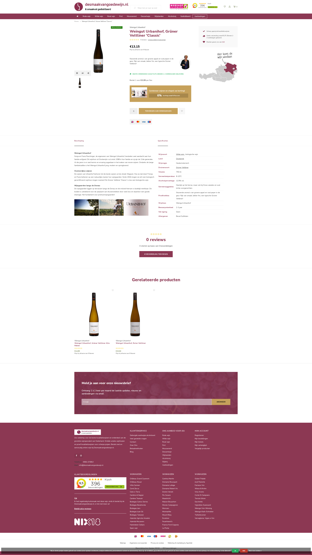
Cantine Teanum (136, 498)
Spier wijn (134, 528)
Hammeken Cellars (137, 525)
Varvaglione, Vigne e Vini (204, 518)
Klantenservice (138, 431)
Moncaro (165, 508)
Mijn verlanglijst (201, 445)
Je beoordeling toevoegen (156, 254)
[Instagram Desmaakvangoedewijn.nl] (81, 456)
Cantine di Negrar (137, 495)
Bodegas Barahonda (138, 505)
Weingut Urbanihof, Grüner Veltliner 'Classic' (97, 21)
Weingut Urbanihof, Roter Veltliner (131, 343)
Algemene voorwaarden (138, 543)
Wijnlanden (159, 16)
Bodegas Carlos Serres (139, 502)
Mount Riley (166, 515)
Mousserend (131, 16)
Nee (244, 550)
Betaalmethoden (136, 448)
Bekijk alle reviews (82, 508)
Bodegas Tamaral (137, 515)
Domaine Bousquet (169, 482)
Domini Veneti (167, 492)
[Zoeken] (136, 8)
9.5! (223, 42)
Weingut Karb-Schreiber (204, 511)
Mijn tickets (199, 442)
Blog (131, 452)
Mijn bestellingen (201, 438)
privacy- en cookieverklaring (211, 550)
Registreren (199, 435)
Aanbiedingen (200, 16)
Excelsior (165, 518)
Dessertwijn (145, 16)
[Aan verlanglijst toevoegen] (182, 111)
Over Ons (133, 445)
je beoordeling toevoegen (157, 40)
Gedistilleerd (185, 16)
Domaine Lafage (168, 485)
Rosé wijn (111, 16)
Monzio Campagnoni (170, 505)
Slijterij (165, 462)
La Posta (165, 528)
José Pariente (200, 482)
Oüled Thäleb (200, 478)
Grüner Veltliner (182, 167)
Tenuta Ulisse (200, 498)
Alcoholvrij (172, 16)
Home (76, 21)
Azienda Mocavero (137, 521)
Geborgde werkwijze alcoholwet (142, 435)
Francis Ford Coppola (170, 525)
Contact (133, 442)
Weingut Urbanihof (137, 27)
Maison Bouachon (169, 502)
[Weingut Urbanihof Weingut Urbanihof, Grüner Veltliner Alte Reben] (94, 314)
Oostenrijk (180, 159)
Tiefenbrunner (200, 515)
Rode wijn (86, 16)
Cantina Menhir (168, 478)
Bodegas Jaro (135, 508)
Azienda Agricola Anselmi (140, 518)
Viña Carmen (135, 485)
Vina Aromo (199, 492)
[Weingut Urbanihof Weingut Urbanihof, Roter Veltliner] (135, 314)
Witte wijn (99, 16)
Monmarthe (166, 511)
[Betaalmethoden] (132, 121)
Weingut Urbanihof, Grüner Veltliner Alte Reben (92, 344)
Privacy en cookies (157, 543)
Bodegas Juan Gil (136, 511)
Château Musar (136, 482)
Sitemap (123, 543)
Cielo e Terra (135, 492)
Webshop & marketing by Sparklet (180, 543)
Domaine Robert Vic (170, 488)
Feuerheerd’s (167, 521)
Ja (235, 550)
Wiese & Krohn (200, 488)
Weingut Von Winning (203, 508)
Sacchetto (199, 502)
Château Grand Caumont (139, 478)
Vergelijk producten (202, 448)
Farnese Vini (199, 485)
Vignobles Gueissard (203, 505)
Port (121, 16)
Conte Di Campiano (202, 495)
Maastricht (166, 498)
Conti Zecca (134, 488)
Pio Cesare (166, 495)
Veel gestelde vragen (138, 438)
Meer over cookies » (255, 550)
